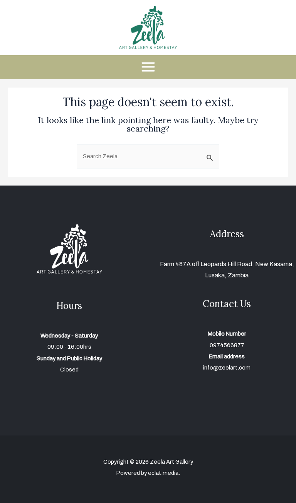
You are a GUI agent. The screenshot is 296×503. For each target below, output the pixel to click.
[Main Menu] (148, 67)
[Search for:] (148, 156)
